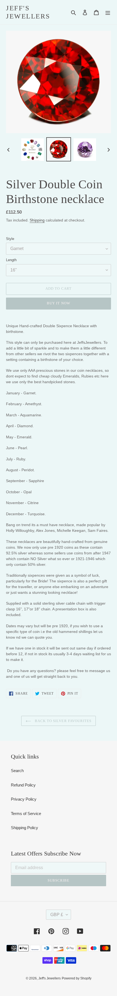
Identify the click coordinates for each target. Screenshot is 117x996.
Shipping (37, 220)
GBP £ (56, 914)
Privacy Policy (23, 799)
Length (11, 260)
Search (17, 770)
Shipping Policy (24, 827)
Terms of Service (26, 813)
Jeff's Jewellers (28, 12)
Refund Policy (23, 785)
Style (10, 239)
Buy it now (58, 303)
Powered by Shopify (76, 978)
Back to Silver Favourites (62, 721)
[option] (33, 149)
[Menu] (107, 12)
